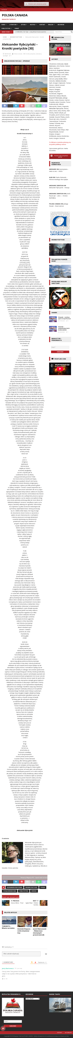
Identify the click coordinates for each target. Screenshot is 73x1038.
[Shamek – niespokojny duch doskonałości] (53, 329)
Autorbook (68, 1032)
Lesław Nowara (59, 100)
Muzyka (32, 24)
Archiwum (61, 24)
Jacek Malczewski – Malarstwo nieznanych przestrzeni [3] (39, 932)
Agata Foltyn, (57, 74)
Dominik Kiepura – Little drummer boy (24, 931)
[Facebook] (71, 9)
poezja (43, 887)
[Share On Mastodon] (44, 106)
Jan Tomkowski (61, 121)
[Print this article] (33, 106)
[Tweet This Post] (10, 106)
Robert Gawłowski (54, 77)
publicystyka (23, 891)
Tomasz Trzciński (54, 123)
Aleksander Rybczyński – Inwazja (59, 188)
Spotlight (5, 56)
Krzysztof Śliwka (60, 117)
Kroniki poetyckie (30, 54)
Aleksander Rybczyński (14, 887)
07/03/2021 (62, 321)
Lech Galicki (65, 74)
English (50, 24)
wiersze (33, 891)
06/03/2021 (62, 332)
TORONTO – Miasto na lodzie (8, 927)
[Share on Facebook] (5, 106)
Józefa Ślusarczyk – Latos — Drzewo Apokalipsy (59, 196)
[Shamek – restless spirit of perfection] (53, 319)
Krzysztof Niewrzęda (55, 98)
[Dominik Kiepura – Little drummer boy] (24, 921)
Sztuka (23, 24)
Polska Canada (18, 54)
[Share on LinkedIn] (16, 106)
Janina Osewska (60, 102)
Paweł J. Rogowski (62, 106)
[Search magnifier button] (71, 32)
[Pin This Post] (22, 106)
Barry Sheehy (62, 111)
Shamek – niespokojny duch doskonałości (64, 328)
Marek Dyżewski (59, 72)
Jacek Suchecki (60, 115)
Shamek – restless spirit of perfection (64, 318)
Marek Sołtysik (58, 113)
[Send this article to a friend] (27, 106)
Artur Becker (61, 66)
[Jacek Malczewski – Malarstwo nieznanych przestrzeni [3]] (40, 921)
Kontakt (42, 24)
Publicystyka (6, 28)
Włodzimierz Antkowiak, (56, 64)
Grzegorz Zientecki (59, 138)
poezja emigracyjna (9, 891)
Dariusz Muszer (61, 96)
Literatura (13, 24)
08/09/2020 (8, 54)
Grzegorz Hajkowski (59, 83)
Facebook (4, 9)
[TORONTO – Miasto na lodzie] (9, 920)
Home (3, 24)
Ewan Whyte (61, 130)
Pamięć (17, 28)
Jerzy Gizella (59, 79)
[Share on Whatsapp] (39, 106)
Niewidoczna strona (58, 38)
